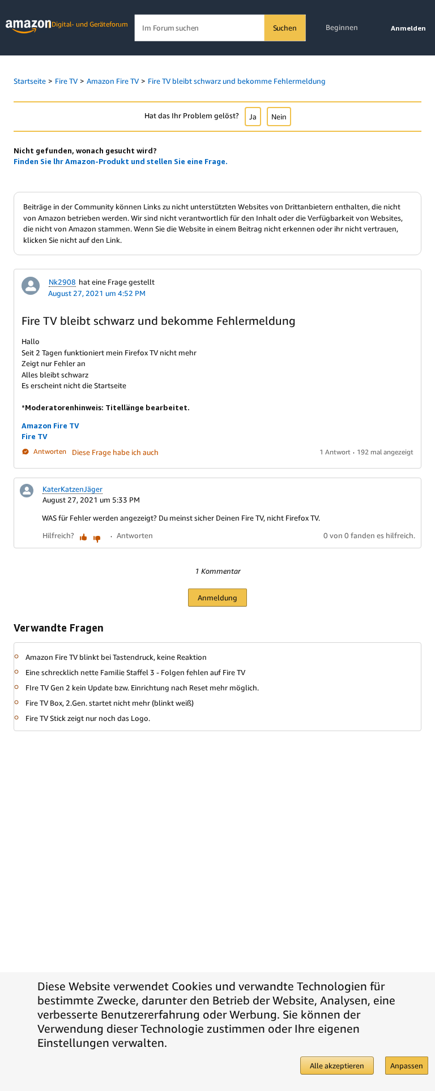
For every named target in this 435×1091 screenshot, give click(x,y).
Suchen (285, 27)
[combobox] (220, 28)
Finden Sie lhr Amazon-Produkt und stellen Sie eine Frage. (121, 161)
